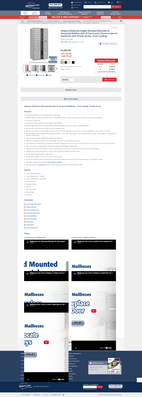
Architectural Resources (71, 361)
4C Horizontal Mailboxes (53, 21)
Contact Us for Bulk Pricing (107, 72)
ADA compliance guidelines (54, 162)
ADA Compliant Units (32, 227)
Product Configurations (32, 210)
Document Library (70, 374)
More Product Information (33, 204)
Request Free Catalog (96, 367)
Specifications (30, 225)
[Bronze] (65, 62)
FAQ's (22, 367)
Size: (62, 66)
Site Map (45, 394)
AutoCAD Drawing (31, 219)
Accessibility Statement (56, 394)
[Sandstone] (69, 62)
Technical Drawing (31, 216)
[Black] (73, 62)
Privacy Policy (37, 394)
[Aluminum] (62, 62)
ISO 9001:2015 (42, 165)
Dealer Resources (69, 363)
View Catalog (94, 369)
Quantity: (65, 80)
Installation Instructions (33, 213)
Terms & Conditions (25, 394)
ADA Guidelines (69, 356)
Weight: (63, 69)
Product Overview (31, 207)
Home (22, 21)
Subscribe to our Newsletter (90, 384)
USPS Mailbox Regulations (72, 353)
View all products (120, 17)
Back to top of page (22, 17)
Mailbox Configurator (71, 366)
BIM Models (29, 222)
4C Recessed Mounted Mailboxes (71, 21)
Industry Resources (70, 358)
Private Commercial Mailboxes (35, 21)
